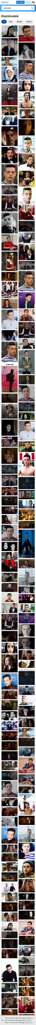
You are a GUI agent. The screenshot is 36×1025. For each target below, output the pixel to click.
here (30, 1022)
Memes (29, 21)
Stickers (19, 21)
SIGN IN (28, 2)
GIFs (10, 21)
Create (21, 2)
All (4, 21)
